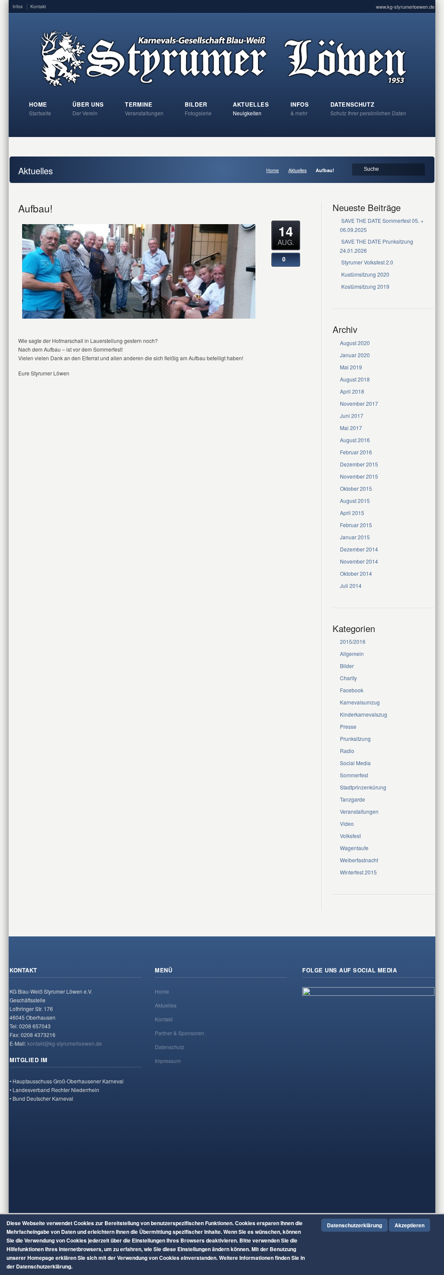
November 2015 (359, 476)
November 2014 (359, 561)
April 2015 (352, 512)
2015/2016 (353, 641)
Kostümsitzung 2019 (365, 286)
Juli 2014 (351, 585)
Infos (18, 6)
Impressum (168, 1060)
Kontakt (38, 6)
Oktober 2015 (356, 488)
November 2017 (359, 403)
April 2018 (352, 391)
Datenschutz (169, 1046)
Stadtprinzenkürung (363, 787)
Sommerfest (354, 775)
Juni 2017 (351, 415)
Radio (347, 750)
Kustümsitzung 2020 (365, 274)
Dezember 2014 (359, 549)
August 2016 (355, 439)
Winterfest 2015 (358, 872)
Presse (348, 726)
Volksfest (350, 835)
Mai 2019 (351, 367)
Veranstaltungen (359, 811)
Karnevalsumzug (360, 702)
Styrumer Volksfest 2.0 (367, 262)
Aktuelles (297, 170)
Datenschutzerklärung (354, 1225)
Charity (348, 678)
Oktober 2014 (356, 573)
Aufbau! (35, 208)
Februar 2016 (356, 452)
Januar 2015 (355, 537)
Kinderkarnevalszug (363, 714)
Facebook (351, 690)
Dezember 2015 (359, 464)
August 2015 (355, 500)
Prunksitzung (355, 738)
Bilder (347, 665)
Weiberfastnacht (359, 860)
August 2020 (355, 342)
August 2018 (355, 379)
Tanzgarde (352, 799)
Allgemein (352, 653)
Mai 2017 (351, 427)
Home (272, 170)
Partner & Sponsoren (179, 1033)
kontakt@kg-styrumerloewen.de (64, 1043)
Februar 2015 (356, 524)
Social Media (355, 762)
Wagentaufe (354, 847)
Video (347, 823)
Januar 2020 (355, 355)
